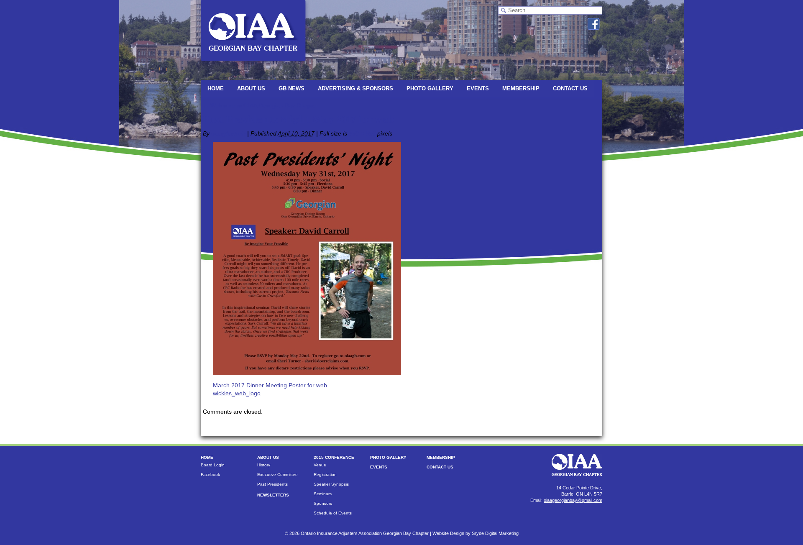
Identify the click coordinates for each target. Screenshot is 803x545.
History (263, 465)
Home (215, 88)
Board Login (213, 465)
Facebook (210, 474)
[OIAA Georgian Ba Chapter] (253, 64)
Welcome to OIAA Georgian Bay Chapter (260, 105)
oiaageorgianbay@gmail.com (573, 500)
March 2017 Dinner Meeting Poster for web (270, 385)
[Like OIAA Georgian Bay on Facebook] (594, 24)
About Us (251, 88)
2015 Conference (334, 457)
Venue (320, 465)
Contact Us (570, 88)
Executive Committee (277, 474)
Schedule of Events (333, 513)
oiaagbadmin (228, 133)
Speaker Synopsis (331, 484)
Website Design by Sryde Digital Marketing (475, 533)
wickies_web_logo (237, 393)
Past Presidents (272, 484)
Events (478, 88)
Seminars (323, 493)
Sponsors (323, 503)
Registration (325, 474)
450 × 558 (362, 133)
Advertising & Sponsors (355, 88)
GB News (291, 88)
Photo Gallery (430, 88)
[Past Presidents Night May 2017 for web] (307, 373)
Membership (521, 88)
